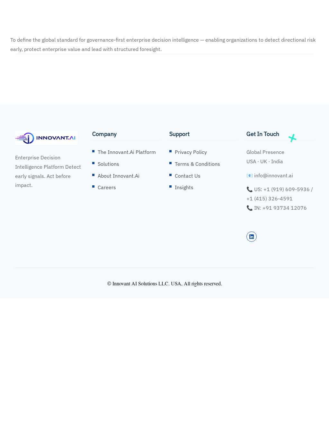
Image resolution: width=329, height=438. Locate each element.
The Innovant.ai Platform (127, 152)
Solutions (108, 164)
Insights (184, 187)
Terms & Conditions (197, 164)
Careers (107, 187)
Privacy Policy (191, 152)
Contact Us (187, 176)
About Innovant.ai (118, 176)
